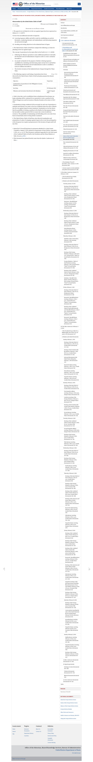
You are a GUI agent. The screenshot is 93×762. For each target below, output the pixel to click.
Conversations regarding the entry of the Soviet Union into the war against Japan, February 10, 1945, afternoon (72, 613)
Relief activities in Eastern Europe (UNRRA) (70, 65)
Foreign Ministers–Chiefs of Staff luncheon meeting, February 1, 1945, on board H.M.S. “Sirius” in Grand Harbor (71, 264)
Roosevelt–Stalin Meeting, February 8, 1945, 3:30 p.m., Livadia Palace (71, 510)
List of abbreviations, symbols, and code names (69, 31)
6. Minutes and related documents (70, 181)
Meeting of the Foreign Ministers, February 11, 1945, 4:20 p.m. (71, 655)
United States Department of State (68, 750)
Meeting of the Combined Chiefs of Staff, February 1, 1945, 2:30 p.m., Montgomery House (71, 273)
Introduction (64, 28)
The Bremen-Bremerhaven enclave (71, 86)
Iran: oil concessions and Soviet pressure (70, 125)
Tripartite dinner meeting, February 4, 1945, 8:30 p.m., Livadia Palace (71, 378)
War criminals (71, 143)
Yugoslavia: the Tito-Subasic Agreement (71, 98)
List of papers (64, 37)
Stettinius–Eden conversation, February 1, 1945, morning (71, 240)
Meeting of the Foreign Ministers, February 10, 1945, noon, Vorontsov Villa (71, 605)
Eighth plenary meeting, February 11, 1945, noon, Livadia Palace (71, 640)
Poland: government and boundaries (71, 91)
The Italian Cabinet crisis (69, 102)
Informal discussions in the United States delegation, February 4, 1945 (70, 360)
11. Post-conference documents (70, 680)
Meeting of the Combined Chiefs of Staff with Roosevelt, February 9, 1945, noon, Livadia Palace (71, 551)
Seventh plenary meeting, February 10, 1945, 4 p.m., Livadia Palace (71, 622)
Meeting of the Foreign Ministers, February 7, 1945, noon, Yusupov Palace (70, 461)
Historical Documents (26, 730)
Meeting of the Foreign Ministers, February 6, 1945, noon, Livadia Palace (70, 437)
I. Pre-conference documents (68, 40)
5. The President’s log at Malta (69, 177)
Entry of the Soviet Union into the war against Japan (70, 138)
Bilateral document (71, 676)
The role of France (70, 106)
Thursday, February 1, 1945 (69, 236)
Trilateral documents (69, 672)
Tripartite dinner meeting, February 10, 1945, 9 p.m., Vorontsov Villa (71, 629)
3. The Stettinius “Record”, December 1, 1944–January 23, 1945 (70, 164)
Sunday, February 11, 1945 (70, 634)
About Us (38, 729)
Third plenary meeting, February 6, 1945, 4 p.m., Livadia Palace (71, 443)
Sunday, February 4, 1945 (69, 339)
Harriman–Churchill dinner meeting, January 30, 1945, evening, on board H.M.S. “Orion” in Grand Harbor (70, 205)
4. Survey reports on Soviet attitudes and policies (70, 168)
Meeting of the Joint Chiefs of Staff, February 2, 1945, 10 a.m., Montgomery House (71, 292)
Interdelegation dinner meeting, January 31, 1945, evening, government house (71, 231)
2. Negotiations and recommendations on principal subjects (70, 49)
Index (62, 684)
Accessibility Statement (50, 730)
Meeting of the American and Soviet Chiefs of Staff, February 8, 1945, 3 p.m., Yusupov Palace (72, 502)
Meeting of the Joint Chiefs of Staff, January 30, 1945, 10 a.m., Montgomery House (71, 189)
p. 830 (23, 136)
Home (13, 729)
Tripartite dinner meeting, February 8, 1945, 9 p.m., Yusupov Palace (71, 525)
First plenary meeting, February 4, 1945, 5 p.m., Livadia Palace (71, 372)
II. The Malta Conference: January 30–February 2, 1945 (70, 173)
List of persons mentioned (67, 35)
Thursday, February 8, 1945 (70, 473)
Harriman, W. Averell (65, 691)
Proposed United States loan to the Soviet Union (70, 112)
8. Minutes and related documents (70, 336)
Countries (26, 735)
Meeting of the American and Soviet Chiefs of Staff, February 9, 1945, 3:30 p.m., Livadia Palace (72, 568)
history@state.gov (76, 753)
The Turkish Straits (71, 121)
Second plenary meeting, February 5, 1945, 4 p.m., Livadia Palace (71, 414)
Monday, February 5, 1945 (69, 382)
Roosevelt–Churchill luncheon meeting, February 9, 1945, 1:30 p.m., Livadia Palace (72, 560)
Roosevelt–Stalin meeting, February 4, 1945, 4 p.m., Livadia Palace (71, 366)
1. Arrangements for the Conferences (69, 44)
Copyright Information (50, 739)
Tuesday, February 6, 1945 (69, 418)
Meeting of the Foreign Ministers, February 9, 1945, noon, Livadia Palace (71, 543)
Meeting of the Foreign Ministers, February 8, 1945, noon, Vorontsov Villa (71, 486)
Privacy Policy (51, 733)
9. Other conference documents (70, 660)
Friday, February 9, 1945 (69, 530)
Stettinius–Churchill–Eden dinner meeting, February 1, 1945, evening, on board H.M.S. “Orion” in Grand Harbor (71, 281)
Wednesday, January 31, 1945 (70, 210)
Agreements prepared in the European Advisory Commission (71, 75)
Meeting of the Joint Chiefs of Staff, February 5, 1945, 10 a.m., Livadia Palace (71, 387)
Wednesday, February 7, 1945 (70, 448)
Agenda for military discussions (71, 154)
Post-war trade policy (71, 117)
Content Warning (51, 742)
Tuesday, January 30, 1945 (69, 183)
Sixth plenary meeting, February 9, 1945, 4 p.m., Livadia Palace (71, 577)
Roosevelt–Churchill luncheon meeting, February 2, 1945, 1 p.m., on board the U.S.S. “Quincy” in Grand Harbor (71, 301)
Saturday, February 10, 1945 (70, 600)
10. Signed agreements (68, 664)
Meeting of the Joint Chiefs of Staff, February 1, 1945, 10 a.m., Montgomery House (71, 247)
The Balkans (71, 94)
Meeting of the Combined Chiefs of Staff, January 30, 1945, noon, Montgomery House (71, 196)
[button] (23, 8)
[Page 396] (54, 74)
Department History (28, 733)
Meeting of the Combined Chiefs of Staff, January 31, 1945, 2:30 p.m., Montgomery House (71, 223)
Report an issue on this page (18, 758)
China (70, 129)
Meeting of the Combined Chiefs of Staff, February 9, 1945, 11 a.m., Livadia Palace (71, 536)
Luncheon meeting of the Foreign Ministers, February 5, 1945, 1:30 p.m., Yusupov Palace (71, 400)
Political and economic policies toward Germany (71, 81)
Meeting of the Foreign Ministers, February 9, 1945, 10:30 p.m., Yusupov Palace (71, 595)
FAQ (13, 734)
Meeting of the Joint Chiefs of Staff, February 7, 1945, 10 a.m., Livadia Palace (71, 453)
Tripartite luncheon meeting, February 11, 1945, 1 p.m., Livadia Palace (72, 647)
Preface (63, 22)
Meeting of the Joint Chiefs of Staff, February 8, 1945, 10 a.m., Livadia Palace (72, 478)
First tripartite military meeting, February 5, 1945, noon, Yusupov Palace (71, 393)
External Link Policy (52, 735)
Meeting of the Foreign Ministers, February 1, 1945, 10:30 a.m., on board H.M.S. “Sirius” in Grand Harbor (71, 255)
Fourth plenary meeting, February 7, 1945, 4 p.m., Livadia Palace (71, 468)
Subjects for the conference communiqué (70, 158)
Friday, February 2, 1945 (68, 287)
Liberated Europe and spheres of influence (71, 60)
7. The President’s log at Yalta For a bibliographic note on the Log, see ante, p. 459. (70, 332)
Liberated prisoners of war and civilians (70, 147)
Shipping (70, 150)
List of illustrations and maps (68, 25)
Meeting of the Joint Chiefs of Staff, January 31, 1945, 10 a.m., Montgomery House (71, 216)
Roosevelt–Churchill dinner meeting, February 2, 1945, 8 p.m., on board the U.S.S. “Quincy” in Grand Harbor (70, 320)
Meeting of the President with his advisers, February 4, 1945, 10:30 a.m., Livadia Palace (71, 352)
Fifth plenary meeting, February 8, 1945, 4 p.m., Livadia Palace (71, 518)
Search (14, 731)
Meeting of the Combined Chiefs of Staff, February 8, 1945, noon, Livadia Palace (71, 494)
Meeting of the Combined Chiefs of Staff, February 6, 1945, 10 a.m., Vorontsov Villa (71, 423)
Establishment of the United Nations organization (71, 55)
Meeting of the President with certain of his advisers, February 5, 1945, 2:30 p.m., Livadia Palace (71, 407)
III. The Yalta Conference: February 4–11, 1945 (70, 327)
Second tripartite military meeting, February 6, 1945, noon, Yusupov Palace (71, 430)
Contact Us (38, 731)
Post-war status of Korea (69, 132)
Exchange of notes (71, 667)
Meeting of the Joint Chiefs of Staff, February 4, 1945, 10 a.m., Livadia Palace (71, 345)
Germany (65, 69)
